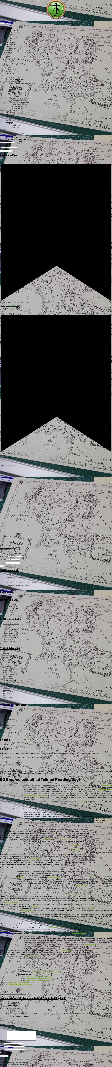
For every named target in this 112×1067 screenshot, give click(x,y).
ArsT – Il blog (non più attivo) (10, 604)
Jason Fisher (6, 721)
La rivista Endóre (7, 668)
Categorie (2, 145)
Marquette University (8, 674)
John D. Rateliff (7, 723)
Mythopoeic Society (8, 627)
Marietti (5, 672)
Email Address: (4, 556)
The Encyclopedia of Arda (9, 680)
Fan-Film (11, 91)
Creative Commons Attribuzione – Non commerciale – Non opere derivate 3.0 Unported (51, 771)
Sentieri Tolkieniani (8, 633)
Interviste (8, 71)
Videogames (9, 116)
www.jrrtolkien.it (4, 753)
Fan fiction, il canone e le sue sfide (20, 98)
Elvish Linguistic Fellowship (10, 662)
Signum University (7, 676)
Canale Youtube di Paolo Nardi (10, 659)
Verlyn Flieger (6, 730)
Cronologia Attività (11, 48)
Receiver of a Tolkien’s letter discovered (16, 139)
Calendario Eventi (7, 129)
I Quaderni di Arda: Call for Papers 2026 (16, 133)
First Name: (3, 559)
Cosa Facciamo (7, 36)
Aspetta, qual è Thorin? (15, 81)
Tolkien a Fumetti (10, 112)
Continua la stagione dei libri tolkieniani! (23, 574)
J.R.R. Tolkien (6, 54)
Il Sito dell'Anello (7, 666)
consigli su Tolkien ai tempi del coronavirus (35, 795)
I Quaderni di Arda (7, 52)
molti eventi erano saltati (105, 789)
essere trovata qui (67, 950)
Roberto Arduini (15, 994)
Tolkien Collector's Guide (9, 682)
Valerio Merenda (10, 574)
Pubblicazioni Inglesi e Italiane (13, 58)
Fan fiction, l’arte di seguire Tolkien (21, 96)
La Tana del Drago (7, 50)
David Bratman (7, 713)
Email (2, 1046)
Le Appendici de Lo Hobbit (19, 100)
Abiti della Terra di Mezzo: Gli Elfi (17, 108)
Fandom (8, 85)
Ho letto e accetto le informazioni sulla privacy (13, 553)
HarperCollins (6, 664)
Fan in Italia (22, 994)
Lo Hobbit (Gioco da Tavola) (16, 125)
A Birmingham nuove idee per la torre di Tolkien (21, 579)
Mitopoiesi (9, 40)
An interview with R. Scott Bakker (14, 135)
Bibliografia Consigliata (9, 60)
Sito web (2, 1049)
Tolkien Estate (6, 684)
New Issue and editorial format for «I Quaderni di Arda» (20, 137)
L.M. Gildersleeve (7, 727)
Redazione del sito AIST (12, 30)
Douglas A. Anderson (8, 719)
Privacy (2, 1066)
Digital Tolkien (6, 661)
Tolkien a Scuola (10, 73)
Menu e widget (4, 23)
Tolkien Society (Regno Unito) (10, 637)
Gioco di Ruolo (9, 122)
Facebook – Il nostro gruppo (10, 606)
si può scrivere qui (46, 839)
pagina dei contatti (13, 773)
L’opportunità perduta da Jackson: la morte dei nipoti (22, 83)
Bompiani (5, 657)
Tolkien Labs (9, 65)
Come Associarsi (10, 34)
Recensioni (9, 67)
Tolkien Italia (6, 688)
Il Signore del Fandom (14, 110)
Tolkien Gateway (7, 686)
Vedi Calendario (4, 462)
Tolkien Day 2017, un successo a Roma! (18, 982)
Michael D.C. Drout (7, 729)
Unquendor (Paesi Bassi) (9, 641)
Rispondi (6, 1021)
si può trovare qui (65, 839)
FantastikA (9, 38)
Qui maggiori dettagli (54, 877)
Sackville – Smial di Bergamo (10, 631)
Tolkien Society (82, 801)
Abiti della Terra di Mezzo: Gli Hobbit (18, 106)
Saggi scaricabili (10, 61)
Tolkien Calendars (10, 114)
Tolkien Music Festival (8, 692)
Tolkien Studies (7, 693)
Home (4, 27)
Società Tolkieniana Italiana (10, 635)
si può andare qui (34, 858)
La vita (8, 56)
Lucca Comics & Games (12, 46)
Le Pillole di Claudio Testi (12, 69)
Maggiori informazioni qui (12, 902)
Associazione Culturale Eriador (11, 624)
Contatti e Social (10, 32)
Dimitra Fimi (6, 717)
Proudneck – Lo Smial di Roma (10, 629)
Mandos (5, 670)
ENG (4, 131)
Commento (3, 1040)
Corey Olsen (6, 711)
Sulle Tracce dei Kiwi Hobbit (19, 93)
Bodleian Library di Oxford (9, 655)
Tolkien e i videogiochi (14, 118)
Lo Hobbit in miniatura (14, 127)
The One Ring (12, 124)
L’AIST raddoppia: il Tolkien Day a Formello (38, 980)
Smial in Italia (12, 89)
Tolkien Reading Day (11, 44)
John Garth (6, 725)
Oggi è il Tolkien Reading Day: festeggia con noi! (40, 976)
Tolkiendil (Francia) (7, 639)
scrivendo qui (34, 906)
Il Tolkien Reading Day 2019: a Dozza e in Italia (39, 978)
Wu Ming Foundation (8, 697)
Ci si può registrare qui (74, 894)
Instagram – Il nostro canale (10, 610)
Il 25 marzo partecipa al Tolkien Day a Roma (20, 984)
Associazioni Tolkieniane (15, 87)
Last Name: (3, 562)
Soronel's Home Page (8, 678)
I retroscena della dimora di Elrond (20, 102)
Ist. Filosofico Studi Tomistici (10, 625)
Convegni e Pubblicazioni (12, 63)
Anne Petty (6, 709)
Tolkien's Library (7, 695)
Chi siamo (5, 28)
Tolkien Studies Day (11, 42)
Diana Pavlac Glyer (7, 715)
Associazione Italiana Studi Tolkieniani (102, 19)
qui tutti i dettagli (75, 845)
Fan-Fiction (12, 94)
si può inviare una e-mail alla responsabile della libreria (46, 971)
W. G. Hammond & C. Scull (9, 732)
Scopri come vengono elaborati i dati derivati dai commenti (40, 1059)
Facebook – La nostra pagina (10, 608)
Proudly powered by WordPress (12, 1066)
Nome (2, 1043)
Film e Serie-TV (10, 77)
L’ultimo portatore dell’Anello (19, 104)
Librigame (8, 120)
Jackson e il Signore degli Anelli (17, 79)
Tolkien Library (6, 690)
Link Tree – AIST (7, 612)
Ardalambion (6, 653)
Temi (4, 75)
